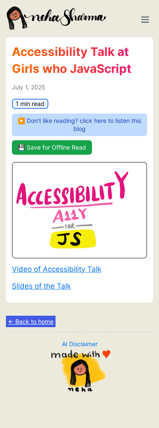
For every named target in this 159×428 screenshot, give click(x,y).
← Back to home (30, 321)
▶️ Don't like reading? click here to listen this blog (79, 125)
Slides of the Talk (41, 286)
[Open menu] (145, 19)
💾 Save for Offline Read (52, 147)
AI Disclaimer (80, 343)
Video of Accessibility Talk (56, 269)
